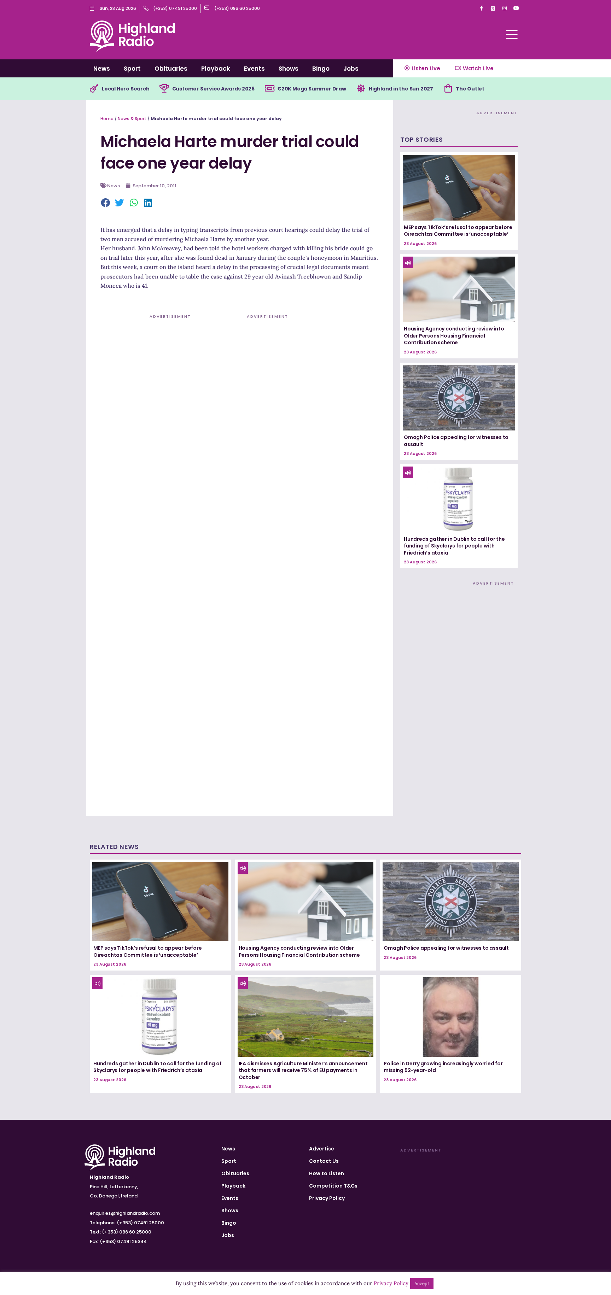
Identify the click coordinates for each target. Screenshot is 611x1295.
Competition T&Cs (333, 1185)
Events (254, 68)
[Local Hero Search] (94, 88)
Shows (288, 68)
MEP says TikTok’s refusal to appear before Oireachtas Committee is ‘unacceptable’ (458, 231)
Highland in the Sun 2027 (401, 88)
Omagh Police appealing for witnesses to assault (456, 441)
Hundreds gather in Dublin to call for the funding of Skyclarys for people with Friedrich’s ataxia (454, 545)
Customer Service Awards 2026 (213, 88)
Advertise (321, 1148)
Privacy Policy (327, 1198)
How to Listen (326, 1173)
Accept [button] (421, 1284)
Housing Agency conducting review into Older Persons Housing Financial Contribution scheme (454, 335)
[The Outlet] (448, 88)
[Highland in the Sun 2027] (361, 88)
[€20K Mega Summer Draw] (269, 88)
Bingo (321, 68)
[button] (105, 203)
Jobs (351, 68)
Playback (215, 68)
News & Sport (132, 119)
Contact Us (324, 1161)
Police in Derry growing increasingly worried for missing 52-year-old (443, 1067)
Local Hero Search (126, 88)
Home (107, 119)
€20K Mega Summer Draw (311, 88)
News (101, 68)
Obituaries (171, 68)
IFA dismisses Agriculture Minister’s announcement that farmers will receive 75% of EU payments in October (303, 1070)
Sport (132, 68)
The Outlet (470, 88)
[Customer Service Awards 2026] (164, 88)
